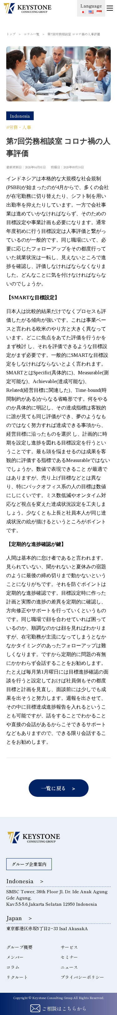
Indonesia (20, 116)
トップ (11, 34)
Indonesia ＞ (25, 881)
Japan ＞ (19, 918)
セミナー (69, 957)
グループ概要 (19, 947)
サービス (69, 947)
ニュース (69, 967)
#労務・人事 (18, 127)
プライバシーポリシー (82, 977)
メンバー (15, 957)
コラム (12, 967)
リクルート (17, 977)
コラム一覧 (31, 34)
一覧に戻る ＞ (58, 788)
